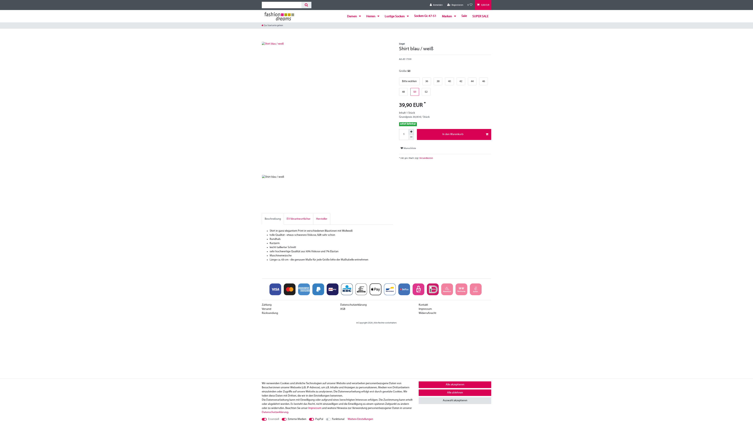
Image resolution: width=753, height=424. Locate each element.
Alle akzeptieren (455, 384)
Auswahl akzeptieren (455, 400)
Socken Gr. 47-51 (425, 16)
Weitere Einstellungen (360, 419)
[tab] (273, 219)
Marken (447, 16)
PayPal (319, 419)
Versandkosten (426, 158)
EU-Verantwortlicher (298, 218)
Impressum (425, 309)
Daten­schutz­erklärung (275, 412)
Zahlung (267, 304)
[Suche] (306, 5)
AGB (342, 309)
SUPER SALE (480, 16)
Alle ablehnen (455, 392)
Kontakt (423, 304)
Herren (371, 16)
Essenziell (273, 419)
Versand (266, 309)
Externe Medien (297, 419)
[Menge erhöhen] (411, 131)
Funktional (338, 419)
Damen (352, 16)
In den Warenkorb (452, 134)
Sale (464, 16)
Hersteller (321, 218)
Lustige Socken (395, 16)
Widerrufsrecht (427, 313)
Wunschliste (409, 148)
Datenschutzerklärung (353, 304)
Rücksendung (270, 313)
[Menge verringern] (411, 137)
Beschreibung (273, 218)
